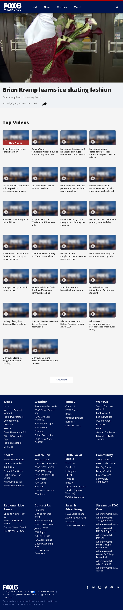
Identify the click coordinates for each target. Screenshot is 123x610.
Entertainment (11, 420)
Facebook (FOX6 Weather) (73, 492)
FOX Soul (39, 486)
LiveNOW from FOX (45, 474)
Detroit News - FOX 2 (15, 527)
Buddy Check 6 (103, 471)
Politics (7, 428)
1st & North (10, 467)
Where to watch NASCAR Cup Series (106, 530)
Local (6, 406)
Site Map (8, 446)
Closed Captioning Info (44, 545)
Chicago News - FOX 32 (14, 515)
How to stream (42, 459)
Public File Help (42, 535)
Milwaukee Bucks (13, 481)
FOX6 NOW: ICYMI (44, 467)
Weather (41, 402)
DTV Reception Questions (42, 552)
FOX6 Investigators (14, 416)
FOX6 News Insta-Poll (15, 432)
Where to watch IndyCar (104, 536)
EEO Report (41, 532)
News (8, 402)
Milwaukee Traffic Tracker (105, 437)
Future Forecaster (44, 435)
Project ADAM (103, 474)
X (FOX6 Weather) (74, 497)
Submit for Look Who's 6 (104, 408)
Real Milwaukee (104, 416)
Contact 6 (70, 406)
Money (70, 402)
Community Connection (102, 480)
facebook (87, 587)
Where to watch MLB (107, 524)
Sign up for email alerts (43, 515)
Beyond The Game (13, 471)
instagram (99, 587)
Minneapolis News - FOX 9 (14, 522)
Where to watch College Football (104, 519)
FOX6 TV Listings (43, 471)
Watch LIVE (43, 455)
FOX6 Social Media (73, 457)
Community (104, 455)
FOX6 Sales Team (74, 513)
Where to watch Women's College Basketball (105, 554)
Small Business (73, 425)
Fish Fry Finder (103, 467)
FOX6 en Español (12, 442)
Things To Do (103, 459)
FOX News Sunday (44, 490)
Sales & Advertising (73, 507)
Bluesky (69, 482)
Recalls (69, 413)
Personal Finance (74, 417)
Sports (8, 455)
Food (99, 428)
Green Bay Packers (14, 463)
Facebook (70, 467)
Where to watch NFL (107, 513)
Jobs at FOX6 (41, 528)
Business (70, 421)
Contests (39, 509)
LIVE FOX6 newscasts (46, 463)
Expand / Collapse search (117, 7)
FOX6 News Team (44, 524)
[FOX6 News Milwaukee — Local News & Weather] (14, 7)
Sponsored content (75, 525)
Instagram (70, 471)
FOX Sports (40, 482)
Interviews (101, 424)
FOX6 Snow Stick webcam (43, 440)
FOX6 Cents (71, 410)
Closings (39, 431)
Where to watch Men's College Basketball (104, 544)
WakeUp (102, 402)
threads (105, 587)
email (117, 587)
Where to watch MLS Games (107, 569)
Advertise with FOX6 (75, 517)
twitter (93, 587)
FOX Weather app (44, 423)
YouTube (70, 463)
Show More (61, 380)
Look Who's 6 (103, 412)
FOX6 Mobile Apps (44, 520)
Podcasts (8, 424)
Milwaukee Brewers (14, 459)
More (77, 7)
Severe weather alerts (46, 406)
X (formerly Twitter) (75, 486)
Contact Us (43, 505)
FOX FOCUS (71, 521)
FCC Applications (43, 539)
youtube (111, 587)
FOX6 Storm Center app (45, 411)
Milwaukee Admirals (14, 485)
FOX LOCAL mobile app (14, 437)
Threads (69, 478)
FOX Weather (41, 427)
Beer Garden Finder (106, 463)
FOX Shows (40, 494)
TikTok (68, 474)
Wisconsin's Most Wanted (13, 411)
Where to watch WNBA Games (104, 562)
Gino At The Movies (106, 432)
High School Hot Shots (12, 476)
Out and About (103, 420)
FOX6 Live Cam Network (42, 418)
